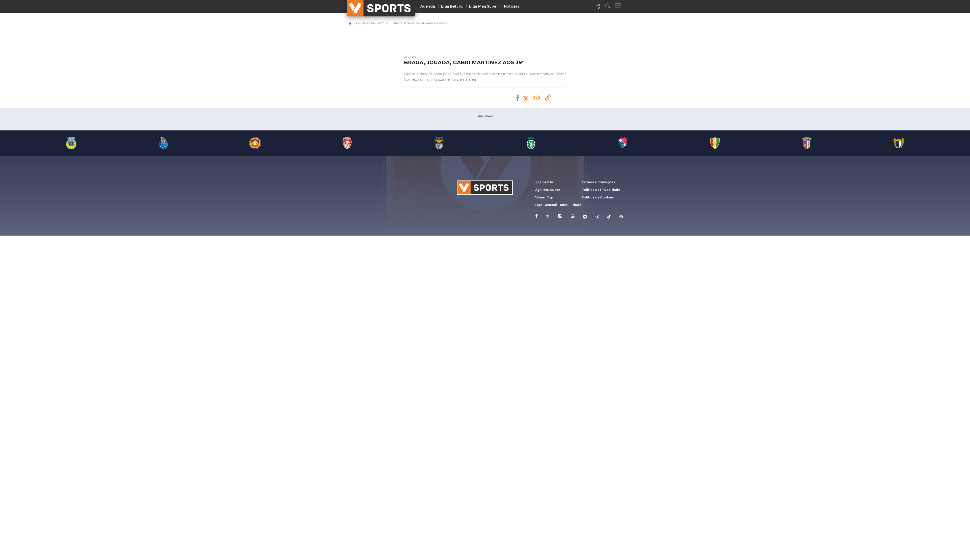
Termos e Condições (598, 182)
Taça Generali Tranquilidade (558, 205)
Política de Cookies (597, 197)
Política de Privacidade (600, 190)
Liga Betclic (452, 6)
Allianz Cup (544, 197)
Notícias (511, 6)
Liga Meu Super (483, 6)
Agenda (427, 6)
